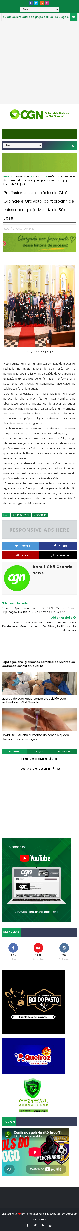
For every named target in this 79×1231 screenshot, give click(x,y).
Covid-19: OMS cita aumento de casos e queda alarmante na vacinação (35, 737)
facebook (64, 751)
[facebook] (31, 3)
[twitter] (36, 3)
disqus (39, 751)
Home (6, 176)
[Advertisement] (39, 62)
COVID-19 (38, 176)
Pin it (26, 555)
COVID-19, (29, 228)
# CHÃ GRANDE (21, 515)
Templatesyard (34, 1213)
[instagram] (47, 3)
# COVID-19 (40, 515)
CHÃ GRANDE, (15, 228)
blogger (14, 751)
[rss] (42, 3)
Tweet (25, 546)
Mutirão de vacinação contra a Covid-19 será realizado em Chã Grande (34, 700)
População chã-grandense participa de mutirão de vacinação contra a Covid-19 (38, 664)
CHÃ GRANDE (21, 176)
